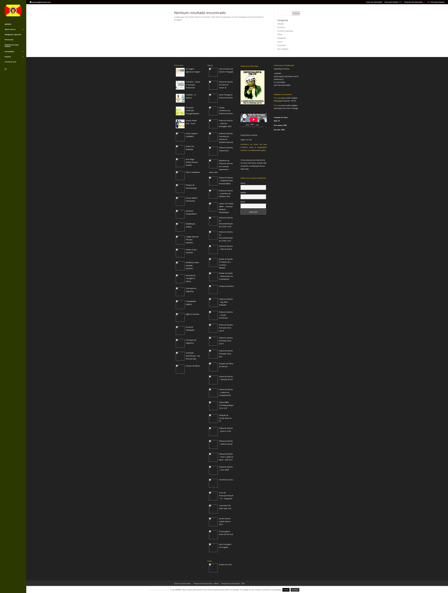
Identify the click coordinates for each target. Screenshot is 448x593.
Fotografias (281, 38)
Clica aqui (277, 98)
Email (243, 202)
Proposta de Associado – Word (206, 583)
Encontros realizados (285, 31)
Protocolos (9, 40)
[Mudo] (261, 124)
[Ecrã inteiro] (264, 124)
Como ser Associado (374, 2)
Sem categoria (282, 49)
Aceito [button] (286, 590)
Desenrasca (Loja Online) (11, 45)
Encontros (281, 27)
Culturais (280, 24)
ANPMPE (8, 24)
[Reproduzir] (243, 124)
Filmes (279, 34)
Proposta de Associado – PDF (233, 583)
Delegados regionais (13, 35)
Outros (280, 42)
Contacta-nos (10, 62)
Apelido (243, 192)
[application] (254, 119)
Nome (243, 183)
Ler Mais (295, 590)
